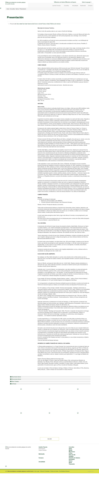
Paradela (71, 456)
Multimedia (83, 5)
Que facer (24, 24)
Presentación (13, 24)
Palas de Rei (72, 454)
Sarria (70, 462)
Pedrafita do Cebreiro (74, 458)
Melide (70, 450)
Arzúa (70, 448)
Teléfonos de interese (55, 24)
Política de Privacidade (45, 471)
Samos (70, 461)
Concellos (66, 5)
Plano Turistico (15, 381)
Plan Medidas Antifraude (64, 471)
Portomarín (72, 459)
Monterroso (72, 451)
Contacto (90, 5)
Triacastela (72, 464)
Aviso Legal (36, 471)
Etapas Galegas (42, 450)
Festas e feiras (46, 24)
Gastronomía (31, 24)
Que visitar (19, 24)
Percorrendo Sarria (16, 379)
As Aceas (13, 383)
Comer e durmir (38, 24)
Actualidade (75, 5)
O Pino (70, 453)
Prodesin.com (91, 471)
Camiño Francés (56, 5)
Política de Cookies (54, 471)
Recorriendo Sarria (16, 377)
